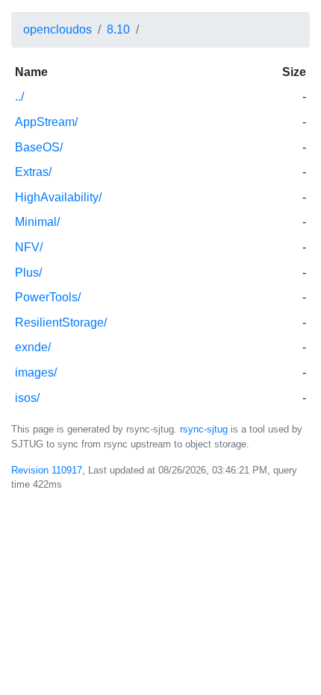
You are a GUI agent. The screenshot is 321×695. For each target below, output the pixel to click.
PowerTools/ (48, 297)
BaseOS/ (39, 147)
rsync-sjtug (204, 429)
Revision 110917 (46, 470)
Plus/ (28, 272)
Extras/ (33, 172)
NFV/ (29, 247)
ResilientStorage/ (61, 322)
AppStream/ (46, 122)
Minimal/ (37, 222)
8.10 (118, 29)
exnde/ (33, 347)
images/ (36, 372)
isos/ (27, 397)
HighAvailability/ (58, 197)
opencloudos (57, 29)
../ (19, 96)
